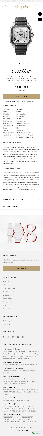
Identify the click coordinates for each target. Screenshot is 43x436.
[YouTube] (18, 337)
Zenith (36, 356)
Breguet (20, 356)
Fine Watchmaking (9, 400)
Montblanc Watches (9, 359)
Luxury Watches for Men (10, 365)
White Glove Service (9, 288)
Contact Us (6, 324)
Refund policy (7, 309)
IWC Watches (32, 352)
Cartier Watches (8, 352)
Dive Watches (31, 390)
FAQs (4, 285)
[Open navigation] (3, 5)
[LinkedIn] (22, 337)
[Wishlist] (36, 6)
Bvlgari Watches (20, 352)
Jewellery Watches (23, 400)
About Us (6, 281)
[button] (9, 101)
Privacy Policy (7, 299)
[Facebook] (3, 337)
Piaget (20, 359)
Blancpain (12, 356)
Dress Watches (29, 379)
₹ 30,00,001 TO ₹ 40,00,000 (21, 409)
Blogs (4, 306)
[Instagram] (13, 337)
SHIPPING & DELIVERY (14, 199)
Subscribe (21, 268)
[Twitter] (8, 337)
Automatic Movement (9, 371)
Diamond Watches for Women (12, 379)
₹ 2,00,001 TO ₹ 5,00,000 (11, 406)
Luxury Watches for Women (29, 365)
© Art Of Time (21, 430)
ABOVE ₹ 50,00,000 (29, 411)
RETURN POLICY (11, 206)
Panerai (26, 359)
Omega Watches (8, 354)
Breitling (28, 356)
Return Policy (7, 295)
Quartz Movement (8, 373)
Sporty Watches (8, 381)
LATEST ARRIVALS (21, 381)
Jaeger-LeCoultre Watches (24, 354)
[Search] (6, 5)
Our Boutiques (7, 321)
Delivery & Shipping (9, 292)
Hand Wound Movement (26, 371)
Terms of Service (8, 302)
